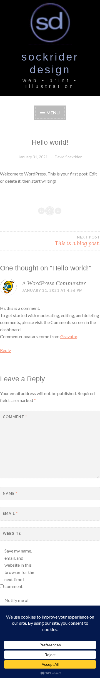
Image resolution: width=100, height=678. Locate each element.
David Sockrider (68, 156)
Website (12, 533)
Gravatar (68, 336)
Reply (5, 350)
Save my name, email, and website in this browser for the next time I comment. (19, 568)
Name (10, 493)
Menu (53, 112)
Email (10, 513)
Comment (15, 417)
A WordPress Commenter (54, 283)
